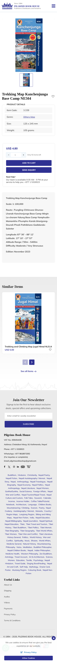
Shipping (7, 590)
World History (35, 537)
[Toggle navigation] (52, 6)
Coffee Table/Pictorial (40, 501)
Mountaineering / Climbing (18, 508)
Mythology (33, 567)
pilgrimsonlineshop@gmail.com (23, 461)
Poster (8, 570)
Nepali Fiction (11, 478)
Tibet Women (11, 534)
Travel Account (21, 557)
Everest (34, 508)
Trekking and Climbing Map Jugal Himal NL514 (28, 346)
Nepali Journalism (30, 521)
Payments (8, 608)
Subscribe (28, 424)
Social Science (25, 491)
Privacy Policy (10, 614)
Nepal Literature (28, 488)
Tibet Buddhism (19, 527)
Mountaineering (44, 544)
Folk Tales (28, 498)
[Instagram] (14, 466)
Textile (29, 560)
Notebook (10, 504)
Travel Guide (20, 563)
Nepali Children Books (16, 550)
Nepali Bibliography (13, 521)
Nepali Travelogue (37, 481)
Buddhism (12, 475)
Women (11, 560)
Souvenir (38, 498)
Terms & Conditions (12, 620)
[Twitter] (9, 466)
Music (27, 540)
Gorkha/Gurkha (11, 491)
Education (20, 560)
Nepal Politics (37, 485)
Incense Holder (22, 501)
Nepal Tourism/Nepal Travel (33, 495)
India (32, 517)
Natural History (29, 544)
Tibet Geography (27, 531)
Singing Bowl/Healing (36, 563)
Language (32, 504)
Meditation (27, 547)
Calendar (47, 498)
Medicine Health (12, 554)
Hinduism (22, 475)
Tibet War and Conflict (28, 534)
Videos (7, 602)
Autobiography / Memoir (23, 511)
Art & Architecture (36, 557)
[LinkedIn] (18, 466)
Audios (7, 596)
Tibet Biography (12, 531)
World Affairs (44, 540)
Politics (25, 537)
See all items (27, 371)
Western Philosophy (29, 554)
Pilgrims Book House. (30, 636)
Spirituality (18, 540)
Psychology (38, 560)
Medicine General (14, 544)
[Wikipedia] (29, 466)
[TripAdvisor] (23, 466)
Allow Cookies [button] (28, 658)
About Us (8, 585)
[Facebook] (4, 466)
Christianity (32, 475)
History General (14, 537)
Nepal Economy (23, 485)
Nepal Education (11, 524)
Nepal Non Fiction (20, 517)
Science (49, 557)
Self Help (24, 567)
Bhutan (34, 540)
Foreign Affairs (39, 491)
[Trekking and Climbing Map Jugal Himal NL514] (28, 318)
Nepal (13, 481)
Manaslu (39, 511)
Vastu (18, 547)
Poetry (41, 508)
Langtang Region (26, 514)
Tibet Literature (45, 534)
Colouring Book (34, 570)
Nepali (30, 550)
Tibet (22, 524)
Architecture (21, 504)
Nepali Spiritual (45, 521)
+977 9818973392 (22, 453)
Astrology (9, 557)
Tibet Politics (33, 527)
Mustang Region (19, 570)
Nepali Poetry (44, 475)
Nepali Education (43, 517)
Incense (11, 501)
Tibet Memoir (45, 527)
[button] (31, 362)
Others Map (29, 117)
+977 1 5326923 (17, 449)
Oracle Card (45, 567)
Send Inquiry (29, 170)
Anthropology (22, 481)
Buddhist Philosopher (43, 547)
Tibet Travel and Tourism (36, 524)
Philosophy (10, 547)
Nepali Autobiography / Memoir (32, 478)
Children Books (44, 504)
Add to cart (29, 163)
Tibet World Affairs (44, 531)
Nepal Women (42, 488)
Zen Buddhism (46, 554)
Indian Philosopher (42, 550)
